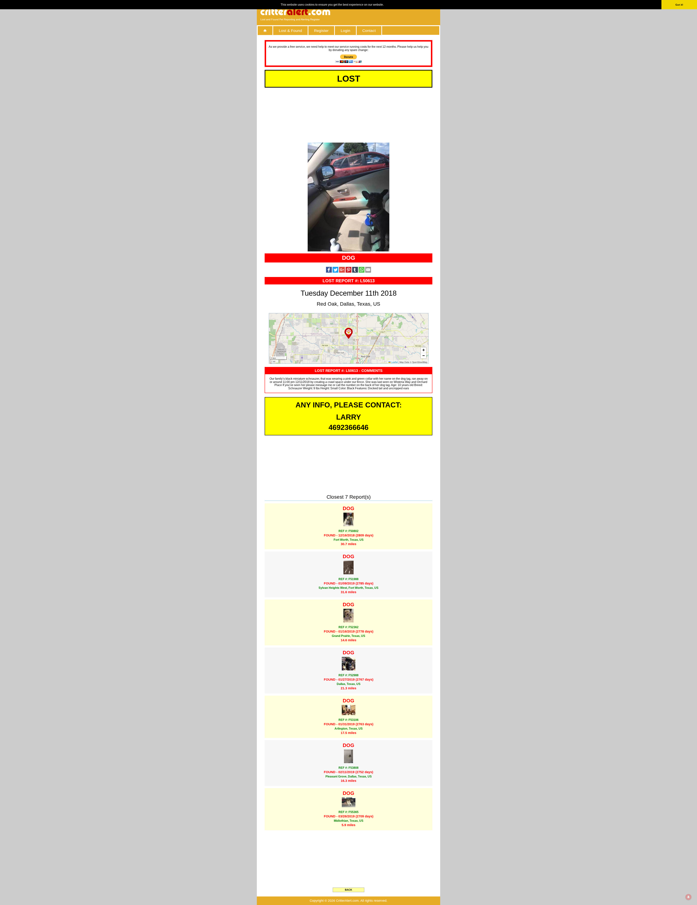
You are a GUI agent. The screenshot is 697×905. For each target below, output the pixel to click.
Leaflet (394, 362)
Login (345, 30)
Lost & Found (290, 30)
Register (321, 30)
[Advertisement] (394, 11)
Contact (369, 30)
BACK (348, 889)
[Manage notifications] (688, 897)
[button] (349, 333)
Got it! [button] (679, 4)
